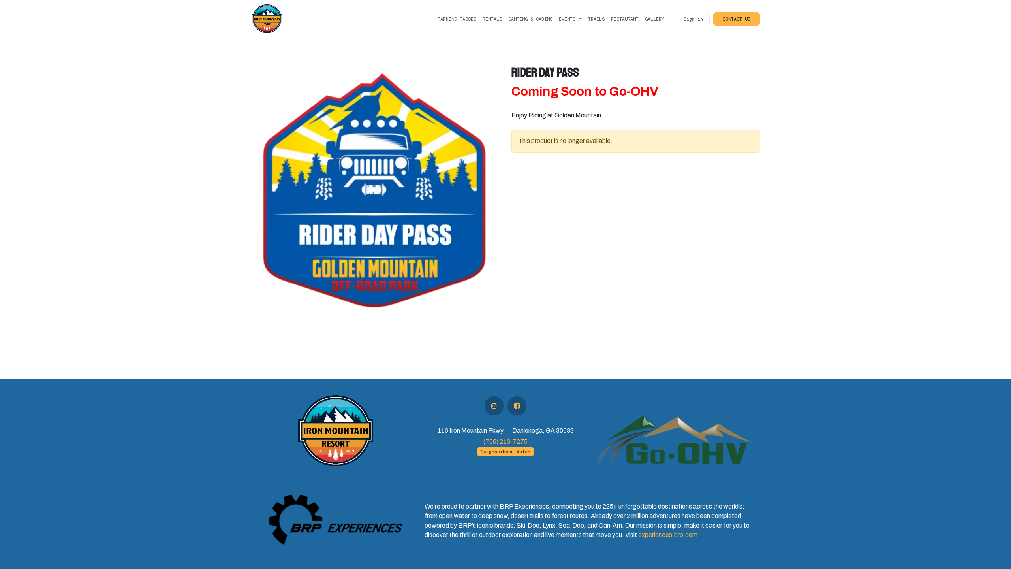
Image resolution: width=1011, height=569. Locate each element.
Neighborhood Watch (505, 451)
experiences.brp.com (667, 534)
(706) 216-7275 (505, 441)
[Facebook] (516, 405)
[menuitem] (456, 19)
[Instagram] (494, 405)
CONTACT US (736, 19)
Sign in (693, 19)
